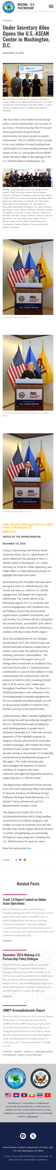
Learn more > (33, 1116)
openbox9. (42, 1159)
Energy (18, 1051)
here (28, 848)
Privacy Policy (10, 1156)
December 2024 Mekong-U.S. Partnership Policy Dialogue (21, 956)
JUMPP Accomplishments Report (24, 1010)
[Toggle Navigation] (51, 6)
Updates (7, 20)
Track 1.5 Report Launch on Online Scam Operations (24, 901)
